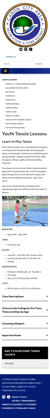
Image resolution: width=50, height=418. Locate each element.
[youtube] (21, 50)
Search (39, 64)
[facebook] (30, 50)
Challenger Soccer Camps (16, 88)
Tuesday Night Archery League (18, 120)
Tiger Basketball (12, 104)
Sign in (31, 408)
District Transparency (24, 401)
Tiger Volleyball (12, 116)
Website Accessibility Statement (19, 404)
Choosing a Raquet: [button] (13, 323)
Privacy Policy (19, 397)
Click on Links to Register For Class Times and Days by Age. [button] (22, 310)
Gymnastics (10, 96)
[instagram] (25, 50)
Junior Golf (10, 100)
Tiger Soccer (11, 112)
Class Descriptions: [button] (13, 296)
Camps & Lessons (9, 80)
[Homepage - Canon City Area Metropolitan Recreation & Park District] (25, 25)
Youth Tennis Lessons (14, 124)
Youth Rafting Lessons (15, 128)
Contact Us (10, 56)
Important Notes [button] (11, 335)
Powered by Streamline (14, 408)
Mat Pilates (10, 92)
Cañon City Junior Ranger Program (20, 84)
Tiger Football (11, 108)
